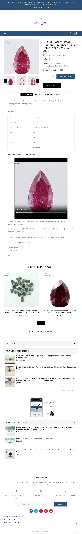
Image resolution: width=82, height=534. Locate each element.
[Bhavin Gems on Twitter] (36, 511)
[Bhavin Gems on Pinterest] (41, 511)
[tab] (26, 94)
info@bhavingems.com (65, 495)
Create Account (45, 7)
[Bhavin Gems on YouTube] (51, 511)
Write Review (61, 55)
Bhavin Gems (41, 477)
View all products (69, 390)
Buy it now (52, 85)
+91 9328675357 (41, 495)
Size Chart (68, 70)
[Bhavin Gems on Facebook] (31, 511)
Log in (34, 7)
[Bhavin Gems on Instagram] (46, 511)
